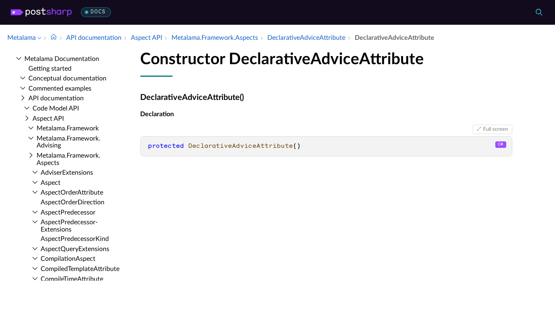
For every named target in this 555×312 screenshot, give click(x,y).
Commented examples (59, 88)
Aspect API (48, 118)
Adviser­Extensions (67, 172)
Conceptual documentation (67, 78)
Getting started (50, 68)
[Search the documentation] (539, 12)
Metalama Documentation (61, 59)
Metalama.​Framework (68, 128)
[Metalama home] (41, 12)
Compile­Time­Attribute (72, 279)
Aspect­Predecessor (68, 212)
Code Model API (56, 108)
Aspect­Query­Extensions (75, 249)
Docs (98, 12)
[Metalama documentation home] (53, 38)
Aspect (51, 183)
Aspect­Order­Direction (72, 202)
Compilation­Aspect (68, 259)
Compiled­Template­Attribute (80, 269)
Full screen (495, 129)
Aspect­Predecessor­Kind (75, 239)
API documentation (56, 98)
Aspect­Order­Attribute (72, 192)
